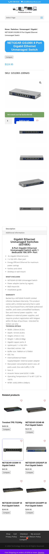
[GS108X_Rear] (31, 219)
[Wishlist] (37, 121)
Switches (14, 29)
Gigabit (34, 29)
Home (7, 29)
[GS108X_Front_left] (31, 193)
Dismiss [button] (41, 552)
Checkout (24, 534)
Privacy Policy (11, 537)
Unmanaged (24, 29)
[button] (40, 82)
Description (10, 229)
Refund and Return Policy (30, 537)
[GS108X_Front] (31, 168)
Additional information (15, 233)
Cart (15, 534)
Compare (9, 57)
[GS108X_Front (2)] (31, 142)
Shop (8, 534)
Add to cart (24, 121)
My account (35, 534)
